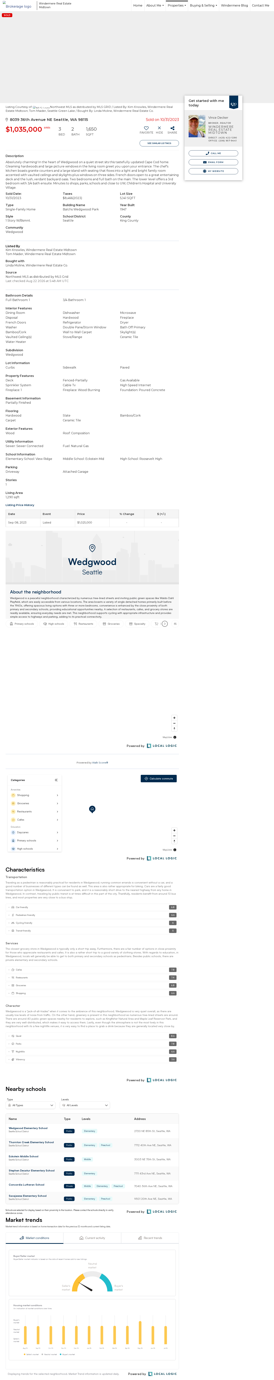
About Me (155, 7)
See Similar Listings (159, 143)
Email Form (215, 162)
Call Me (215, 153)
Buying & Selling (204, 7)
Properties (177, 7)
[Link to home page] (19, 5)
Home (137, 5)
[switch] (146, 131)
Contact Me (260, 5)
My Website (215, 171)
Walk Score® (100, 762)
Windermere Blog (234, 5)
